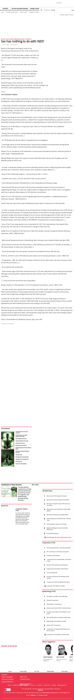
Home (2, 12)
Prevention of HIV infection (53, 555)
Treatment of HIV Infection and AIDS (56, 586)
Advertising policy (61, 685)
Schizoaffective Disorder (21, 438)
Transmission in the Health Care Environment (58, 634)
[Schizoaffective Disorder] (7, 466)
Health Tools (23, 676)
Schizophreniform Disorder (22, 441)
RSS (72, 3)
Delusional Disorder (20, 443)
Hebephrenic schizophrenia (22, 459)
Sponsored (4, 506)
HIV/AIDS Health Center (12, 12)
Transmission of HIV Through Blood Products (58, 582)
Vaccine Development (52, 572)
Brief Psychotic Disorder (21, 445)
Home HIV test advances (53, 533)
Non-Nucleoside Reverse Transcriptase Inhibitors (59, 547)
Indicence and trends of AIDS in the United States (59, 608)
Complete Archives (25, 679)
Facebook (64, 3)
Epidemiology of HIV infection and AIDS (56, 621)
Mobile (9, 685)
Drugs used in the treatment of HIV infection (57, 569)
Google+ (70, 3)
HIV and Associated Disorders (20, 8)
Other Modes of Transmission (54, 604)
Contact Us (39, 685)
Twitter (67, 3)
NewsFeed (4, 674)
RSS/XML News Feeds (18, 685)
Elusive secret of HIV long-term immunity (57, 496)
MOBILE (59, 3)
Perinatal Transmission (52, 600)
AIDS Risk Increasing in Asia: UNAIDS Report (57, 514)
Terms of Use (47, 685)
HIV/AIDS (5, 8)
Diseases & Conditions (8, 679)
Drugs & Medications (7, 681)
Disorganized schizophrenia (22, 457)
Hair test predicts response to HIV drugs (56, 524)
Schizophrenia (5, 428)
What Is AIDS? (23, 12)
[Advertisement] (33, 20)
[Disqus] (37, 353)
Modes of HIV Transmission (54, 625)
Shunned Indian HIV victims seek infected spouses (59, 537)
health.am (37, 4)
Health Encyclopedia (7, 677)
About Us (33, 685)
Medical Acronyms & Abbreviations (25, 684)
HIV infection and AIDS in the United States (57, 596)
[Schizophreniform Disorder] (7, 448)
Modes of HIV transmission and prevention (57, 565)
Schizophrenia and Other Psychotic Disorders (21, 436)
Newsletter (26, 685)
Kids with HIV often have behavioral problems (58, 500)
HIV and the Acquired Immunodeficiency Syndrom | (16, 39)
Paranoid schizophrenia (21, 463)
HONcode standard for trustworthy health (42, 689)
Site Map (54, 685)
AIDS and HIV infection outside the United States (58, 617)
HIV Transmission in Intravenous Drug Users (58, 551)
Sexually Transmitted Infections (38, 8)
